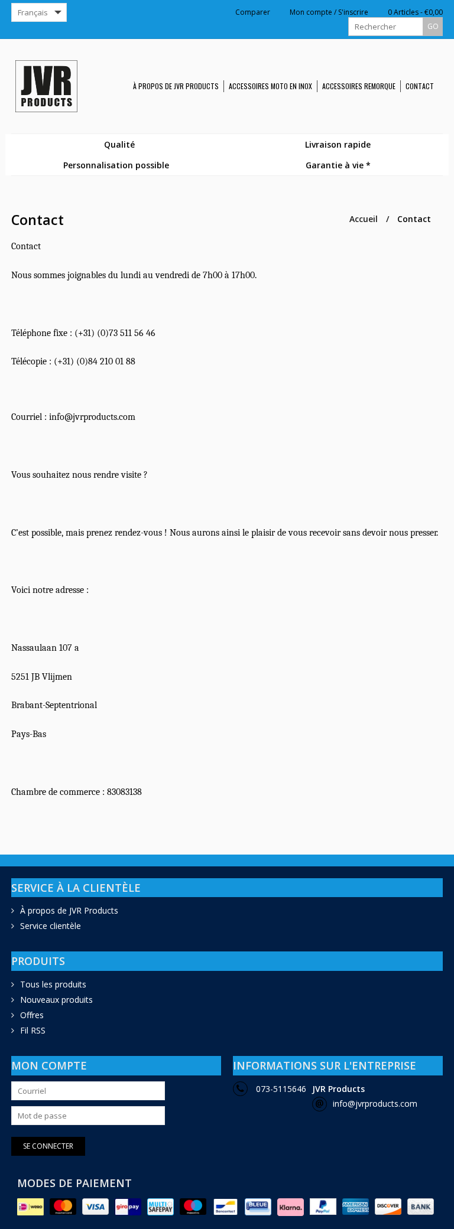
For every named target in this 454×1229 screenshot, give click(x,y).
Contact (420, 86)
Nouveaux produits (56, 999)
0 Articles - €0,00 (414, 12)
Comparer (252, 12)
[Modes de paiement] (30, 1207)
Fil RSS (33, 1030)
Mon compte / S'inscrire (328, 12)
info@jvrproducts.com (375, 1103)
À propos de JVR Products (176, 86)
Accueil (363, 218)
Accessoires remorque (358, 86)
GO (433, 26)
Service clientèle (50, 925)
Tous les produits (53, 984)
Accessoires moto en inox (270, 86)
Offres (32, 1015)
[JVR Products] (50, 86)
